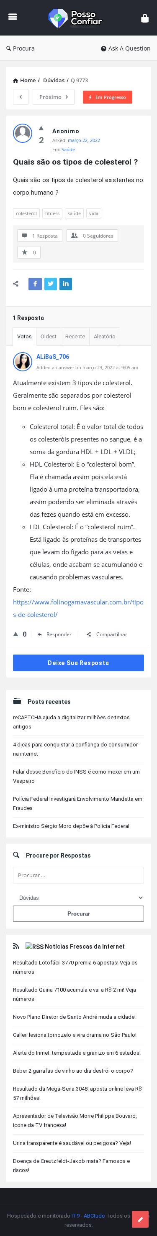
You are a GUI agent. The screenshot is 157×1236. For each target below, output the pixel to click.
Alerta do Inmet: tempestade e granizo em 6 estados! (77, 1053)
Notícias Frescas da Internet (85, 946)
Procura (24, 48)
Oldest (49, 336)
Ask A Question (129, 48)
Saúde (68, 149)
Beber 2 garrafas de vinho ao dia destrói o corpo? (73, 1071)
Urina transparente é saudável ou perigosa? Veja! (72, 1143)
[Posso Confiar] (79, 18)
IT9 (76, 1216)
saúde (74, 213)
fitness (52, 213)
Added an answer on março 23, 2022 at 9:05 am (87, 367)
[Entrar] (145, 18)
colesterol (26, 213)
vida (93, 213)
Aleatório (105, 336)
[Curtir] (41, 127)
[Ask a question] (140, 1219)
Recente (75, 336)
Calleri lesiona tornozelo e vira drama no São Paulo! (74, 1035)
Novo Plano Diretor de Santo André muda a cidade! (74, 1017)
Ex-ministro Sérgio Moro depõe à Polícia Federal (71, 826)
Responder (59, 634)
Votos (24, 336)
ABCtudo (94, 1216)
